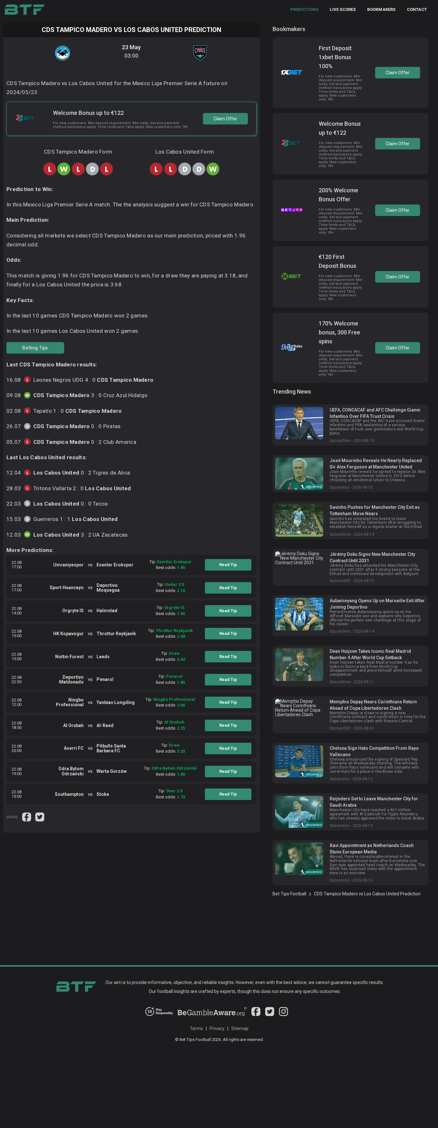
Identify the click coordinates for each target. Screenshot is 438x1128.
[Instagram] (283, 1014)
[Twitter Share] (39, 816)
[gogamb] (212, 1014)
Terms (196, 1028)
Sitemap (239, 1028)
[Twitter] (269, 1014)
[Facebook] (255, 1014)
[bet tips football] (25, 9)
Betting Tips (35, 347)
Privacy (217, 1028)
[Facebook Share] (27, 816)
